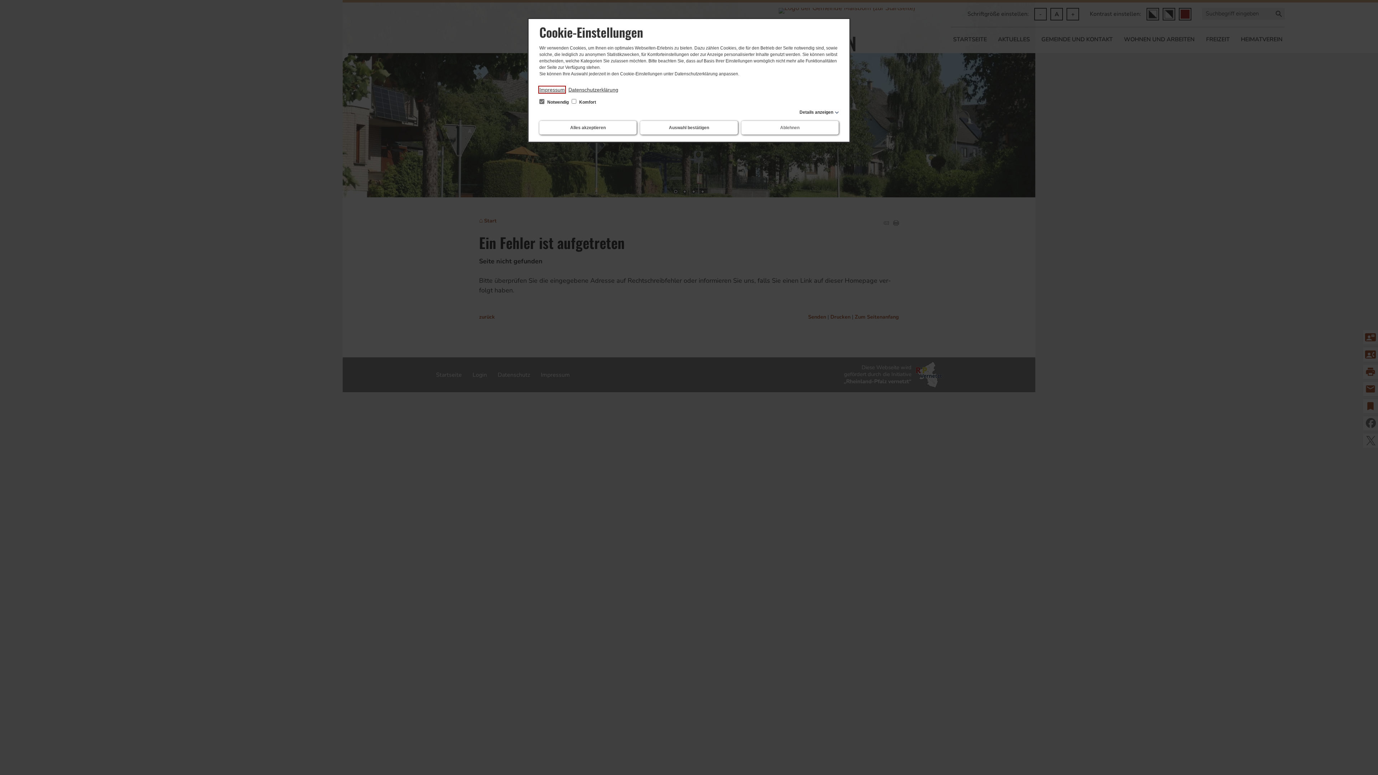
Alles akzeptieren (588, 127)
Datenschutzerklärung (593, 90)
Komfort (587, 102)
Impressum (552, 90)
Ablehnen (790, 127)
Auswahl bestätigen (689, 127)
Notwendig (558, 102)
